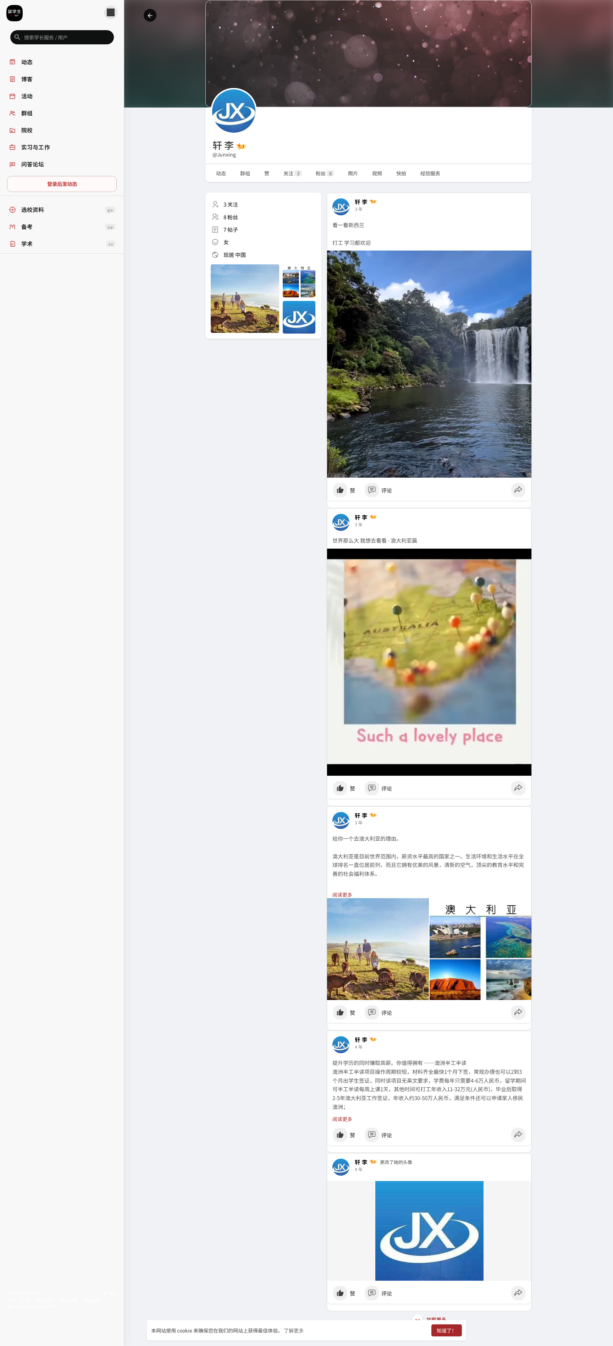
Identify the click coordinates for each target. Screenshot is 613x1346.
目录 (26, 1300)
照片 (353, 173)
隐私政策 (68, 1300)
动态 (221, 173)
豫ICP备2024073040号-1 (31, 1306)
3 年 (359, 209)
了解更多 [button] (294, 1330)
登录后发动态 (62, 183)
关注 (291, 173)
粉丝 (324, 173)
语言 (112, 1293)
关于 (11, 1300)
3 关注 (230, 204)
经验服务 (430, 173)
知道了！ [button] (447, 1330)
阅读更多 (342, 894)
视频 (377, 173)
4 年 (359, 1047)
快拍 (401, 173)
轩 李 (361, 201)
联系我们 (45, 1300)
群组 (245, 173)
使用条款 (92, 1300)
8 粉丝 (230, 217)
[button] (62, 37)
